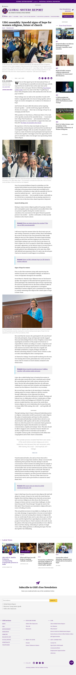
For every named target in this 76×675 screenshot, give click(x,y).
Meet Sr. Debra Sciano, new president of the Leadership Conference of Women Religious (64, 126)
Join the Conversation (7, 89)
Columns (15, 16)
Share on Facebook (42, 78)
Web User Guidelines (39, 667)
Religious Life (10, 28)
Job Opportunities (55, 636)
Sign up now (68, 11)
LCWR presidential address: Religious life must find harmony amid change (64, 100)
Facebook (40, 663)
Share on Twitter (45, 78)
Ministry (5, 634)
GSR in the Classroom (43, 16)
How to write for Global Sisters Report (60, 631)
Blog (3, 28)
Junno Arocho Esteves (43, 567)
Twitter (37, 663)
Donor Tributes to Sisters (32, 645)
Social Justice (6, 639)
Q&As (21, 16)
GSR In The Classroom (32, 623)
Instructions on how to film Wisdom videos (61, 634)
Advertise (53, 653)
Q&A (3, 626)
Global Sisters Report (71, 662)
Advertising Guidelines (30, 667)
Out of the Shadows (30, 16)
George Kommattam (7, 567)
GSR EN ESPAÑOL (68, 13)
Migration (5, 631)
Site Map (46, 667)
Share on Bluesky (39, 78)
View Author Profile (6, 86)
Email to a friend (48, 78)
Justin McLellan (24, 563)
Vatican (22, 554)
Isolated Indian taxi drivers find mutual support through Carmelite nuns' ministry (65, 46)
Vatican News (25, 551)
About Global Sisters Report (57, 623)
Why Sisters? (53, 628)
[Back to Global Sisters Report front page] (22, 11)
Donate (28, 643)
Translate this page (68, 16)
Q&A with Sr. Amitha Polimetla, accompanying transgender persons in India (10, 561)
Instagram (43, 663)
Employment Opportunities (57, 650)
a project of (38, 1)
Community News (55, 648)
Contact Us (53, 643)
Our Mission (53, 626)
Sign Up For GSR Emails (56, 645)
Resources (28, 628)
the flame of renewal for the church (31, 123)
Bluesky (34, 663)
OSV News (51, 567)
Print (51, 78)
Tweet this (34, 452)
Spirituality (6, 642)
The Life (28, 626)
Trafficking (6, 645)
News (10, 16)
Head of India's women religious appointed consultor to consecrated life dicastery (64, 73)
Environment (6, 629)
